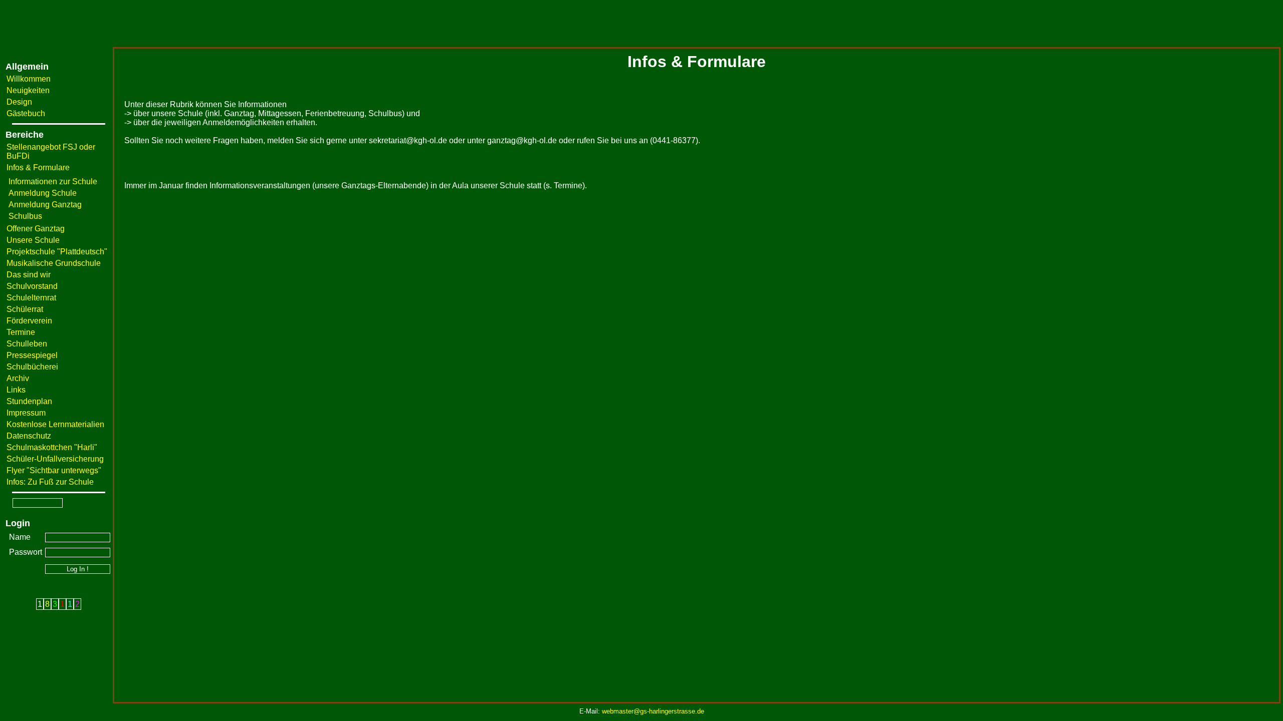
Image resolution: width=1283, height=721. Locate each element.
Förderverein (29, 320)
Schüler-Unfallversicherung (55, 459)
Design (19, 102)
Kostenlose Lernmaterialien (55, 424)
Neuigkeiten (28, 90)
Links (16, 390)
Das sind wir (29, 274)
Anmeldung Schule (43, 193)
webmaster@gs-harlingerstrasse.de (653, 711)
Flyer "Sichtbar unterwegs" (54, 470)
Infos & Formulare (38, 167)
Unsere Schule (33, 240)
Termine (21, 332)
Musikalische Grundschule (54, 263)
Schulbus (25, 216)
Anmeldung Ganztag (45, 204)
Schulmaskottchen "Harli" (52, 447)
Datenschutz (29, 436)
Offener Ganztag (36, 228)
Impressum (26, 413)
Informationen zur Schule (53, 181)
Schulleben (27, 343)
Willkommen (29, 79)
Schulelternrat (31, 297)
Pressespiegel (32, 355)
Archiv (18, 378)
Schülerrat (25, 309)
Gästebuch (26, 113)
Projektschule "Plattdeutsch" (57, 251)
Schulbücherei (32, 367)
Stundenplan (29, 401)
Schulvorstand (32, 286)
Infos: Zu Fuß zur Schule (50, 482)
